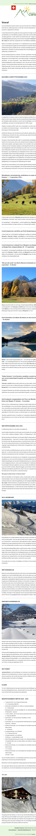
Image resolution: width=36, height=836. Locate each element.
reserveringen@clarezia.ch (24, 830)
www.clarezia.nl (12, 830)
